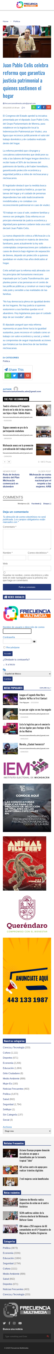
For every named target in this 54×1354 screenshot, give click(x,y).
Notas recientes (12, 1192)
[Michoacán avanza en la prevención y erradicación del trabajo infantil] (43, 449)
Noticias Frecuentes (13, 1089)
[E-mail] (48, 107)
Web (5, 563)
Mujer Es (7, 1083)
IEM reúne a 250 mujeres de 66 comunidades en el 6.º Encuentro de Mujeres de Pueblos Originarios (35, 1229)
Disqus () (47, 504)
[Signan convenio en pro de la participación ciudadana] (43, 431)
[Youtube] (20, 1323)
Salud (6, 1099)
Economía (8, 1063)
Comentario (9, 527)
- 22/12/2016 (34, 702)
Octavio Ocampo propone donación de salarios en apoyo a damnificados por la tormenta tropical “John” (34, 1155)
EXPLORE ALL (45, 688)
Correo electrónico (38, 553)
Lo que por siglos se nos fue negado (35, 709)
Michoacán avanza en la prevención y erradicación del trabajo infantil (18, 447)
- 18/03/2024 (7, 438)
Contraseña (9, 637)
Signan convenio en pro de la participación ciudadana (15, 429)
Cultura (6, 1053)
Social (6, 1120)
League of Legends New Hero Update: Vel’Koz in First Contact (33, 696)
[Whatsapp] (33, 107)
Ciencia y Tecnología (13, 1047)
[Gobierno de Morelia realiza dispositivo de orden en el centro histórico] (10, 1202)
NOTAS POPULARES (13, 688)
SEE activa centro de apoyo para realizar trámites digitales (33, 1168)
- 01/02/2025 (7, 420)
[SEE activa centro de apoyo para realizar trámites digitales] (10, 1170)
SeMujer (7, 1109)
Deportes (7, 1058)
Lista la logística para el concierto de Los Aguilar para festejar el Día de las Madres (34, 728)
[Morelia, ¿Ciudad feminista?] (10, 748)
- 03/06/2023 (23, 752)
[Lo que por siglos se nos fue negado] (10, 714)
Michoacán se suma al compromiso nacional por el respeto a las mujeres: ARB (40, 480)
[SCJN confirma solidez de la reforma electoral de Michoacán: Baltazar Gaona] (10, 1215)
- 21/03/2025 (23, 717)
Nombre (8, 553)
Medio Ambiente (11, 1078)
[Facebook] (43, 107)
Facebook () (37, 504)
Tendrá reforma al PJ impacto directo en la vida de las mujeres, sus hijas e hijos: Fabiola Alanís (17, 409)
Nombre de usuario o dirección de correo (23, 627)
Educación (8, 1068)
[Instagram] (14, 1323)
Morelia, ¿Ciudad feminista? (32, 744)
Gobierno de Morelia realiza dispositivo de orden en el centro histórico (34, 1203)
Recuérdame (13, 647)
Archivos (7, 1127)
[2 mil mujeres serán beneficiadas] (10, 1181)
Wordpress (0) (24, 504)
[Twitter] (38, 107)
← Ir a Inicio (9, 664)
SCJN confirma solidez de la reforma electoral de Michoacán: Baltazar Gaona (33, 1216)
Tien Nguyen (24, 702)
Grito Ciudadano (11, 1073)
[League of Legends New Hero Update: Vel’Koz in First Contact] (10, 699)
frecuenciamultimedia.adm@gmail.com (20, 103)
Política (6, 361)
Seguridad (8, 1104)
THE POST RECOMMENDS (16, 399)
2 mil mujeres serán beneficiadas (34, 1179)
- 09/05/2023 (23, 739)
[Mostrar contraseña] (34, 641)
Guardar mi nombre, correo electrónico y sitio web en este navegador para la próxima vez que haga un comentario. (26, 578)
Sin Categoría (10, 1114)
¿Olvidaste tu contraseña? (16, 659)
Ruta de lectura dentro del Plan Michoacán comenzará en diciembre (11, 480)
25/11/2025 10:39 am (11, 108)
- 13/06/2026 (7, 456)
